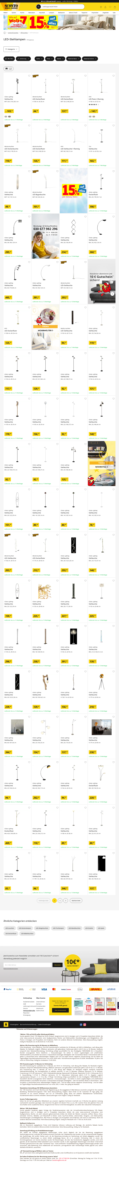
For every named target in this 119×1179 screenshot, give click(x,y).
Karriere (38, 1004)
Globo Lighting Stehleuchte (12, 73)
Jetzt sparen (52, 1)
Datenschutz (40, 1010)
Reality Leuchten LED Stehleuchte (70, 305)
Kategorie (11, 49)
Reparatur (26, 1013)
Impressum (39, 1008)
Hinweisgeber (14, 1024)
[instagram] (84, 1024)
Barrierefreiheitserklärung (28, 1024)
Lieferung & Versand (29, 1006)
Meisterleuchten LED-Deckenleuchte (15, 123)
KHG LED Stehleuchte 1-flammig (70, 123)
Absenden (57, 965)
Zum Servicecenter (60, 1010)
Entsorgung (26, 1015)
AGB (24, 1004)
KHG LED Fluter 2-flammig (96, 73)
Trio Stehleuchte (93, 123)
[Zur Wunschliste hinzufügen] (29, 76)
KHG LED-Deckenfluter (10, 305)
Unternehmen (40, 1002)
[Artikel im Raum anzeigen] (8, 68)
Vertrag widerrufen (29, 1010)
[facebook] (81, 1024)
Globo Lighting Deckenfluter (96, 169)
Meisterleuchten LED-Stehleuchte (70, 260)
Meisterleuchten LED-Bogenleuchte (43, 169)
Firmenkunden (40, 1006)
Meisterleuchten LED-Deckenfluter (42, 73)
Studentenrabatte (28, 1002)
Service (25, 1008)
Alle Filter (10, 58)
